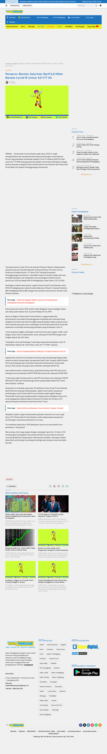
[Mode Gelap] (101, 5)
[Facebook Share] (50, 486)
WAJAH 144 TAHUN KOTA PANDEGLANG (92, 247)
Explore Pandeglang (53, 654)
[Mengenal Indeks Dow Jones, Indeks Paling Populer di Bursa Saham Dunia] (20, 537)
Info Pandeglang (45, 668)
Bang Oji (12, 82)
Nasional (62, 691)
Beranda (8, 63)
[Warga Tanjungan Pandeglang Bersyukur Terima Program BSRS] (77, 228)
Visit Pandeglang (45, 714)
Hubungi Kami (14, 5)
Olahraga (31, 26)
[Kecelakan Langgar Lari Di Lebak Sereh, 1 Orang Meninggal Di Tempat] (20, 569)
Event (41, 654)
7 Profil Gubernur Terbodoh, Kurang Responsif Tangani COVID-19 (50, 515)
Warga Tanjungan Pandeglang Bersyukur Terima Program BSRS (92, 227)
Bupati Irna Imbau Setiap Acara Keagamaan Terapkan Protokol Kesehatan (53, 549)
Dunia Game (60, 649)
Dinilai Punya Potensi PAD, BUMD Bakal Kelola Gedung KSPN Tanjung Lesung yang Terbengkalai (92, 218)
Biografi (63, 645)
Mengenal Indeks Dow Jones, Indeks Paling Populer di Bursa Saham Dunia (20, 549)
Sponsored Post (56, 705)
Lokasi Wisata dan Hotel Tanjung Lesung (87, 146)
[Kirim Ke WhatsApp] (67, 486)
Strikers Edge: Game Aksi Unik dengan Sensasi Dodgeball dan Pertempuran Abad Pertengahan (20, 516)
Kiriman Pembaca (46, 687)
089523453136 (18, 689)
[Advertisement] (53, 45)
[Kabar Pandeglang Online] (14, 11)
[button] (96, 5)
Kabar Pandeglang (57, 673)
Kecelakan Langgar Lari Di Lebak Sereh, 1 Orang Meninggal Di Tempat (19, 581)
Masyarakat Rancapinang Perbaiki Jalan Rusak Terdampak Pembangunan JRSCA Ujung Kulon (92, 237)
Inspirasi (56, 668)
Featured (43, 659)
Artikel (42, 645)
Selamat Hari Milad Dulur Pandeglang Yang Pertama (92, 256)
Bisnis (23, 26)
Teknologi (41, 26)
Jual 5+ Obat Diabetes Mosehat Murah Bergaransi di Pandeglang (87, 161)
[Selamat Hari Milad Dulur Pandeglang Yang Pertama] (75, 257)
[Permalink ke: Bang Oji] (7, 82)
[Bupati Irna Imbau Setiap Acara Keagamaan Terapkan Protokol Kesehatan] (53, 537)
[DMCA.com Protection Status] (79, 653)
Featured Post (54, 659)
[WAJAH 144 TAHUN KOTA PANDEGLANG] (75, 247)
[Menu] (6, 5)
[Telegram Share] (62, 486)
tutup (7, 725)
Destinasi (50, 649)
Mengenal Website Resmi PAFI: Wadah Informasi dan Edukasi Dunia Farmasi (32, 2)
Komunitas (58, 687)
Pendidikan (69, 26)
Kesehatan (51, 26)
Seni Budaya (80, 26)
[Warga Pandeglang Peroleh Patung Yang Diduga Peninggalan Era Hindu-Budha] (53, 569)
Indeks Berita (27, 5)
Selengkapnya (86, 174)
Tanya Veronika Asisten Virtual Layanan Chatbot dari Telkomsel (87, 153)
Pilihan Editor (44, 700)
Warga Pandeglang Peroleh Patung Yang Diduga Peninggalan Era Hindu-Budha (52, 581)
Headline (15, 63)
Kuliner (59, 26)
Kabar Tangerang (58, 677)
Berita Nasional (12, 26)
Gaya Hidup (91, 26)
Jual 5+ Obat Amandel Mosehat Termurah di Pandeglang (87, 138)
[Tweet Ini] (54, 486)
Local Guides (51, 691)
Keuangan (53, 682)
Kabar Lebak (44, 673)
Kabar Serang (44, 677)
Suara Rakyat (44, 710)
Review (54, 700)
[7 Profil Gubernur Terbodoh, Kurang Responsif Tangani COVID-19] (53, 503)
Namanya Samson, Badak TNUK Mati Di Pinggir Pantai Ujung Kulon (88, 168)
